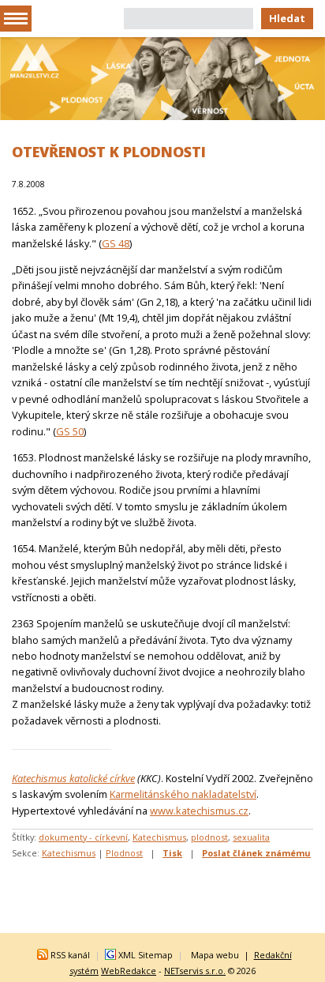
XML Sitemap (145, 955)
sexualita (251, 837)
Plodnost (124, 853)
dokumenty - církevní (83, 837)
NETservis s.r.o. (195, 970)
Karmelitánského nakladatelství (183, 794)
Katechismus (159, 837)
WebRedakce (128, 970)
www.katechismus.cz (199, 810)
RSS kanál (70, 955)
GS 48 (115, 243)
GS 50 (70, 431)
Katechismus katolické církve (73, 778)
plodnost (209, 837)
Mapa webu (215, 955)
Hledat (287, 18)
